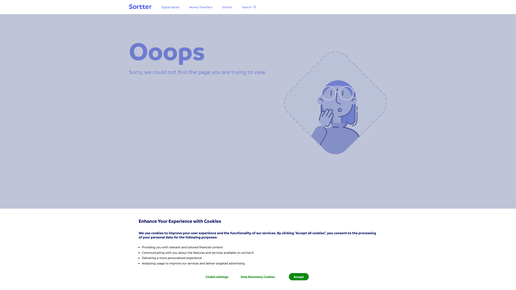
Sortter (227, 7)
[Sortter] (140, 7)
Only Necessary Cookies (258, 277)
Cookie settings (217, 277)
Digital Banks (170, 7)
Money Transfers (200, 7)
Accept (299, 277)
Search (247, 7)
